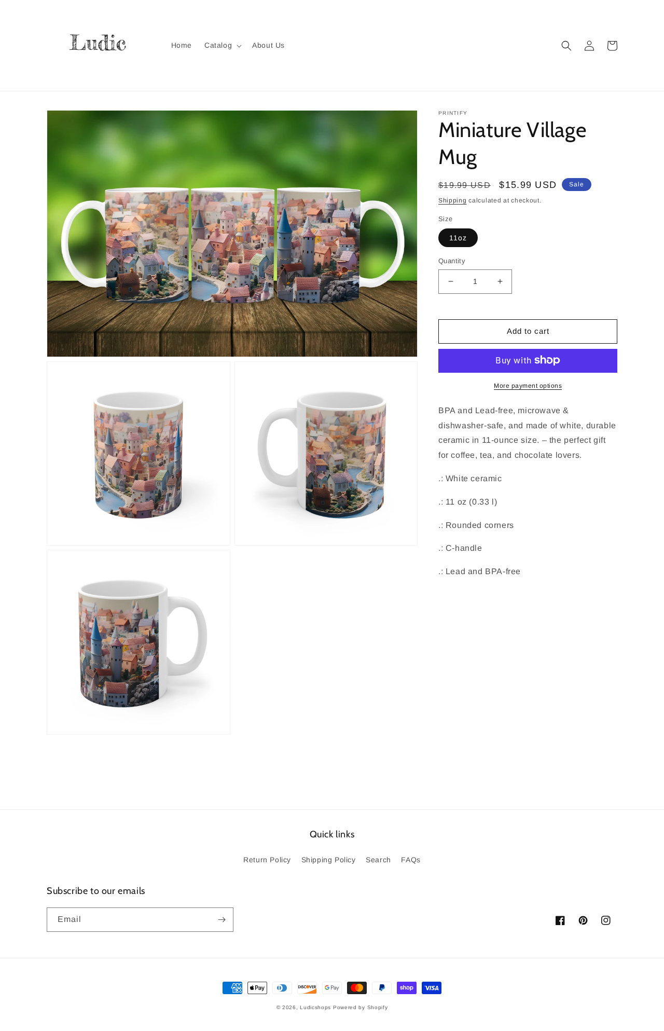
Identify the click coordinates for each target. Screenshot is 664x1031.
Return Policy (267, 860)
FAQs (410, 860)
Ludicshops (315, 1007)
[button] (222, 45)
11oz (458, 238)
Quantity (451, 261)
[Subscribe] (221, 919)
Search (378, 860)
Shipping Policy (328, 860)
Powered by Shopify (360, 1007)
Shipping (452, 200)
